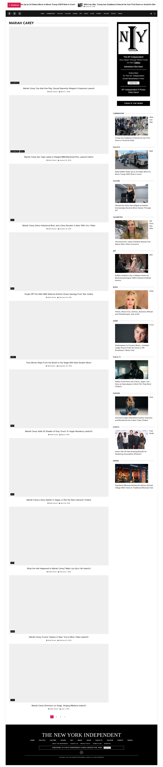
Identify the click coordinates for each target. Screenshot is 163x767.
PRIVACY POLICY (85, 743)
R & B (12, 631)
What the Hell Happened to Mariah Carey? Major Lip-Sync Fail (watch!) (59, 568)
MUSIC (86, 13)
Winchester (51, 366)
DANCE (13, 357)
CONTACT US (74, 743)
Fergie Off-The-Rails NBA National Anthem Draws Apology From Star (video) (59, 294)
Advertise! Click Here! (133, 66)
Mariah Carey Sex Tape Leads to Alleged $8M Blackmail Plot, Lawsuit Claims (58, 157)
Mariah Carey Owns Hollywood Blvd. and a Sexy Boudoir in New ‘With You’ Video (58, 225)
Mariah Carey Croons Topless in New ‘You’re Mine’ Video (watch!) (58, 637)
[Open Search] (154, 13)
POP (12, 220)
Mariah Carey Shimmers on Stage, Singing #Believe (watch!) (59, 705)
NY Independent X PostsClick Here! (133, 90)
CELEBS (75, 13)
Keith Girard (53, 91)
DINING (120, 13)
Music (22, 151)
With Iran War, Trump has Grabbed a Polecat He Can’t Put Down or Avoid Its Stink (86, 4)
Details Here (107, 747)
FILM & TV (98, 740)
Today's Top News (133, 103)
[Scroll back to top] (81, 752)
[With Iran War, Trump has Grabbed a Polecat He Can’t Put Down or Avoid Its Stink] (46, 5)
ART (81, 13)
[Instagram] (14, 13)
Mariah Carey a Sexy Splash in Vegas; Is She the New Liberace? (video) (59, 500)
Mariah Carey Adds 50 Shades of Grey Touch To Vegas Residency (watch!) (58, 431)
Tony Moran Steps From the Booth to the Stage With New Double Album (58, 363)
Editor (137, 62)
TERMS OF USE (97, 743)
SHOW (92, 13)
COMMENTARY (51, 13)
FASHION (106, 13)
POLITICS (60, 13)
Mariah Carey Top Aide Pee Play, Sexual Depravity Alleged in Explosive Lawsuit (58, 88)
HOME (42, 13)
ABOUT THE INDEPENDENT (60, 743)
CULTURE (67, 13)
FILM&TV (98, 13)
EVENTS (113, 13)
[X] (20, 13)
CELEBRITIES (15, 82)
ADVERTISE (107, 743)
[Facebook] (9, 13)
